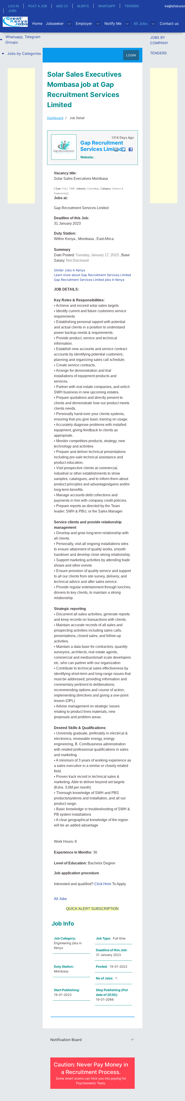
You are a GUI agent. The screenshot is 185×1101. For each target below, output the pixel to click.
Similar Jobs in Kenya (69, 270)
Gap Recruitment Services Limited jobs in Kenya (89, 280)
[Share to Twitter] (123, 149)
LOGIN (131, 55)
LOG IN (13, 6)
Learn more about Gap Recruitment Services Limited (92, 275)
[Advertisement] (21, 135)
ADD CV (62, 6)
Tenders (158, 53)
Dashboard (55, 118)
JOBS (12, 11)
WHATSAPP (106, 6)
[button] (21, 39)
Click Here (103, 884)
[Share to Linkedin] (116, 149)
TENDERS (132, 6)
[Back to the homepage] (15, 22)
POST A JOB (37, 6)
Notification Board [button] (66, 1039)
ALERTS (83, 6)
